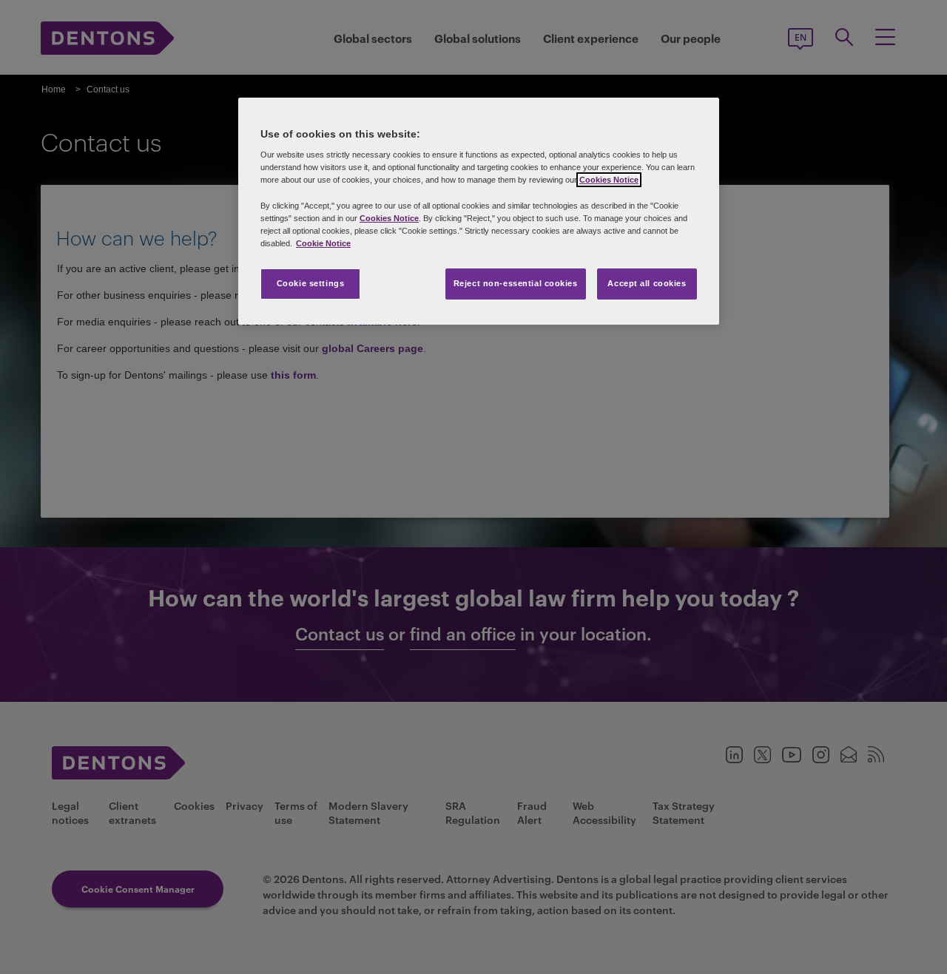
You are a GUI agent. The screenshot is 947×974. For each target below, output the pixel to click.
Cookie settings (311, 283)
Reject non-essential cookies (516, 283)
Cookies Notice (608, 179)
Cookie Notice (323, 243)
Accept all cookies (646, 283)
